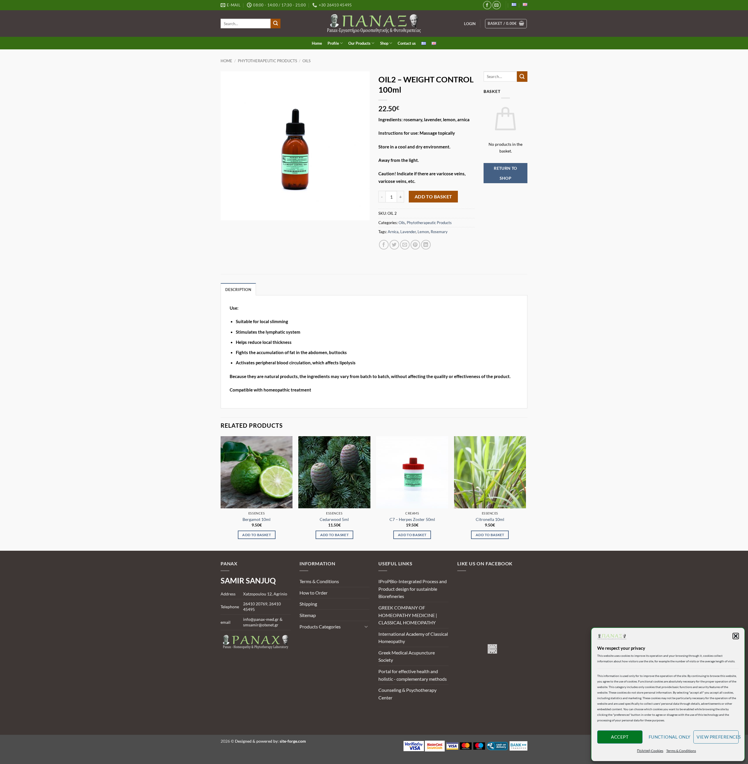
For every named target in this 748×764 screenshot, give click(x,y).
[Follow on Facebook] (487, 5)
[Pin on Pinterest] (415, 245)
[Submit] (275, 24)
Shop (384, 43)
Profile (333, 43)
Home (317, 43)
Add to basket (433, 196)
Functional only (669, 736)
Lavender (408, 231)
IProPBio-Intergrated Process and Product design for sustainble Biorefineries (412, 588)
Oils (306, 60)
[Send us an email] (496, 5)
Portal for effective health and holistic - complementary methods (412, 675)
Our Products (359, 43)
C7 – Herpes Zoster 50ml (412, 519)
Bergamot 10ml (257, 519)
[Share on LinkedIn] (426, 245)
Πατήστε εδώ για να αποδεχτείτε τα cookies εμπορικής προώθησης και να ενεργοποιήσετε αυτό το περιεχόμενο (494, 649)
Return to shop (505, 173)
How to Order (313, 592)
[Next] (525, 493)
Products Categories (320, 626)
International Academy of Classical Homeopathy (413, 637)
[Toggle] (366, 626)
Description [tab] (238, 289)
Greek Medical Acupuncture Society (406, 656)
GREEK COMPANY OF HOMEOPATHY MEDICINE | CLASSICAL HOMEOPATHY (407, 615)
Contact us (407, 43)
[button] (736, 636)
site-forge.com (293, 741)
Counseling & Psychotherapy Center (407, 693)
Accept (619, 736)
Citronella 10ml (490, 519)
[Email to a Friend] (405, 245)
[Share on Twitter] (394, 245)
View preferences (718, 736)
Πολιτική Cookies (650, 751)
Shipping (308, 604)
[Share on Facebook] (384, 245)
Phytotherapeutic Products (267, 60)
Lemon (423, 231)
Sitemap (307, 615)
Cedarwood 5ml (334, 519)
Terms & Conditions (681, 751)
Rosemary (439, 231)
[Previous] (221, 493)
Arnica (393, 231)
